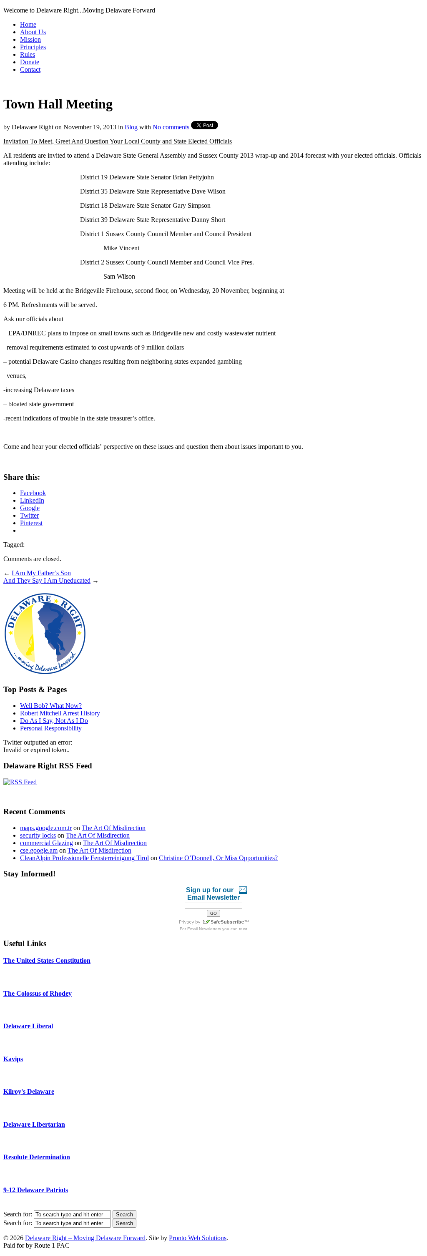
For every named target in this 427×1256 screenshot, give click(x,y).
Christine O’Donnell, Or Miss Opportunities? (218, 857)
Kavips (13, 1058)
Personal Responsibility (51, 728)
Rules (27, 54)
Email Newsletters (204, 928)
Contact (30, 69)
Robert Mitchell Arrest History (60, 713)
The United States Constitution (46, 960)
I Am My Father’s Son (41, 572)
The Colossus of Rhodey (37, 993)
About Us (33, 31)
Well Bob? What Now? (51, 705)
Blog (131, 127)
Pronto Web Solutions (197, 1237)
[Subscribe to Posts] (20, 781)
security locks (38, 835)
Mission (30, 39)
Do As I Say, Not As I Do (54, 720)
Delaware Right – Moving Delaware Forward (85, 1237)
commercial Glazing (46, 842)
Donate (29, 61)
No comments (171, 127)
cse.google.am (39, 850)
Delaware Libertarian (34, 1124)
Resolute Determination (36, 1156)
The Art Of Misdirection (114, 827)
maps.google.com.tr (46, 827)
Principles (33, 46)
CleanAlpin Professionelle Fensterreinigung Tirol (84, 857)
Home (28, 24)
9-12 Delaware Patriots (35, 1189)
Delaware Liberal (28, 1025)
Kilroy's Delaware (28, 1091)
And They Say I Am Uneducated (46, 580)
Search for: (17, 1214)
